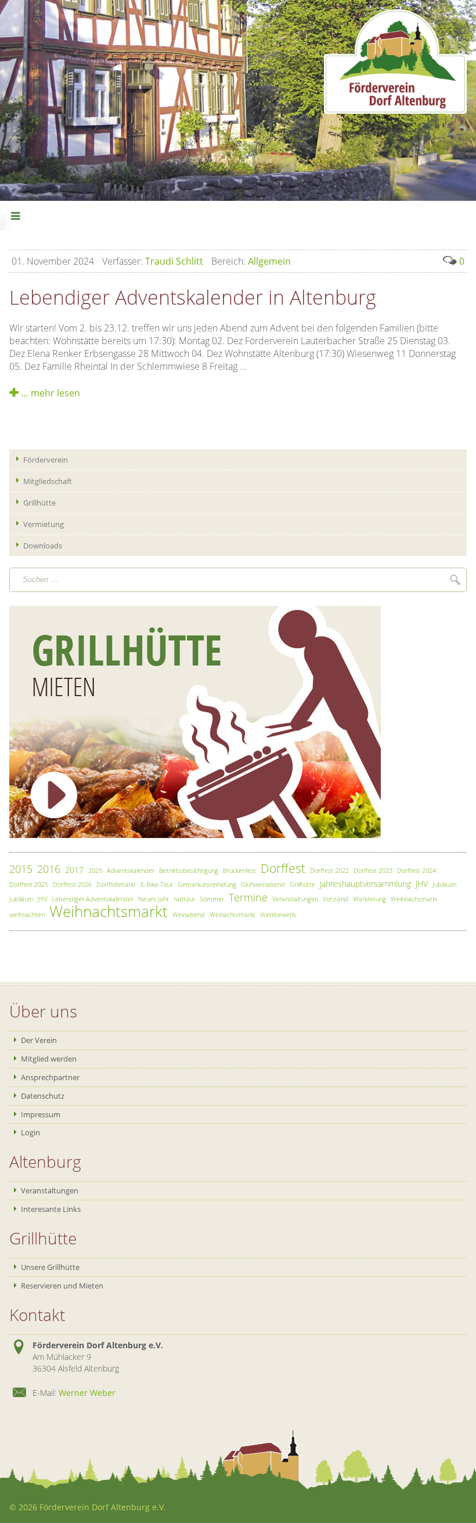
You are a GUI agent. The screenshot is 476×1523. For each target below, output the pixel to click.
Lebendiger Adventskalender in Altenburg (192, 297)
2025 (95, 870)
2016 (48, 869)
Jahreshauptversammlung (365, 883)
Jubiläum (444, 884)
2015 (21, 869)
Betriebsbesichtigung (188, 870)
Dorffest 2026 (72, 884)
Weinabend (188, 914)
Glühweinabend (263, 884)
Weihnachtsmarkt (108, 911)
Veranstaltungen (295, 898)
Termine (248, 897)
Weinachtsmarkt (232, 914)
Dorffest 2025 (28, 884)
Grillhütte (302, 884)
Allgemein (251, 261)
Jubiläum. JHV (28, 898)
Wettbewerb (278, 914)
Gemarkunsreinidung (207, 884)
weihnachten (27, 914)
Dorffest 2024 (416, 870)
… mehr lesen (49, 393)
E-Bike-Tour (156, 884)
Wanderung (369, 898)
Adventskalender (130, 870)
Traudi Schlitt (152, 261)
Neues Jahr (153, 898)
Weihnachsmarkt (414, 898)
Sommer (212, 898)
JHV (422, 883)
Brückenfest (239, 870)
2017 (74, 869)
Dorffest (283, 868)
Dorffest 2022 (329, 870)
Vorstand (335, 898)
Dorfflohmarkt (116, 884)
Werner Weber (87, 1392)
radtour (184, 898)
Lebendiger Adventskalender (93, 898)
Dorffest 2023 (373, 870)
